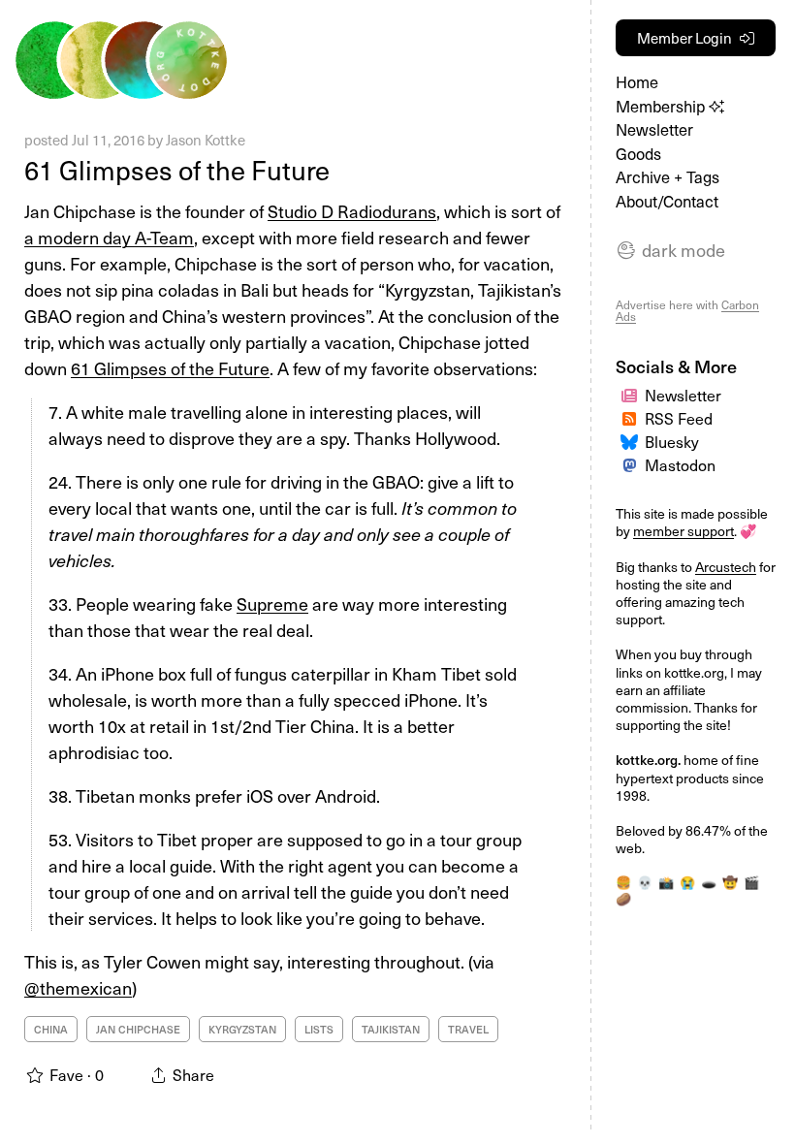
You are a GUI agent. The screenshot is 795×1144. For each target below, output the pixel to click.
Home (637, 82)
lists (319, 1029)
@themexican (78, 987)
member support (683, 531)
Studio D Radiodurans (352, 211)
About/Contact (667, 201)
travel (468, 1029)
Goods (638, 154)
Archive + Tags (667, 177)
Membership (662, 106)
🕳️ (708, 882)
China (51, 1029)
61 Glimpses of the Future (177, 169)
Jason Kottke (205, 139)
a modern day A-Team (109, 237)
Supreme (272, 603)
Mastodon (680, 464)
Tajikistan (391, 1029)
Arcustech (725, 566)
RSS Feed (679, 417)
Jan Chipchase (138, 1029)
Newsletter (654, 129)
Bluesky (672, 441)
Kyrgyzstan (242, 1029)
